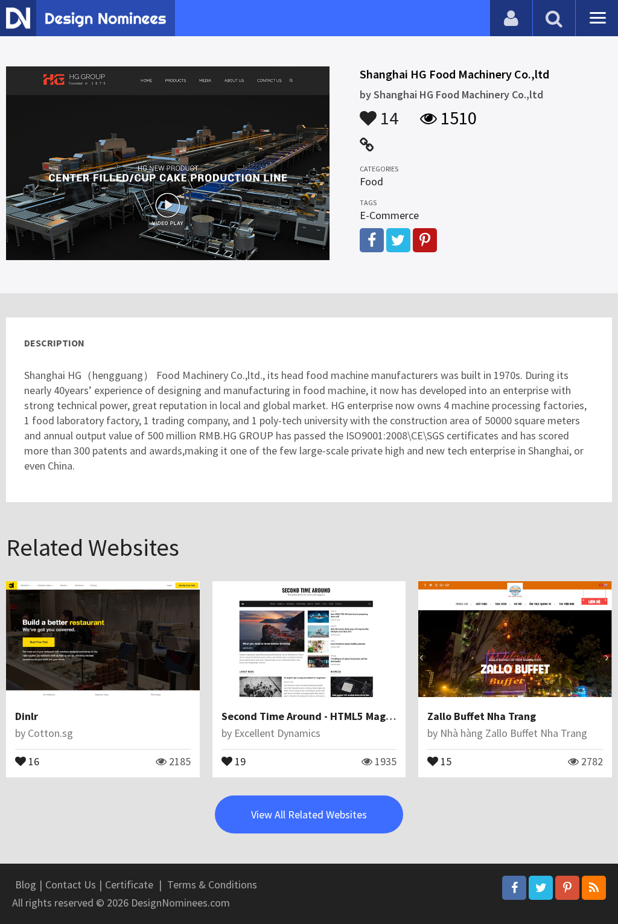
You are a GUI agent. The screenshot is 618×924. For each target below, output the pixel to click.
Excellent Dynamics (277, 733)
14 (387, 112)
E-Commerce (389, 215)
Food (371, 181)
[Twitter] (541, 888)
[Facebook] (514, 888)
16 (32, 760)
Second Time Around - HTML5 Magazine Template (341, 716)
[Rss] (594, 888)
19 (239, 760)
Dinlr (26, 716)
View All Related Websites (309, 814)
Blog (25, 884)
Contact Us (70, 884)
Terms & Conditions (212, 884)
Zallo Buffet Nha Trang (481, 716)
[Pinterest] (567, 888)
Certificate (129, 884)
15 (444, 760)
